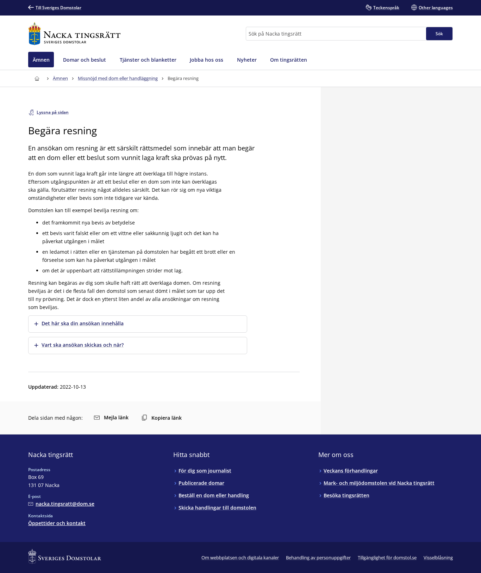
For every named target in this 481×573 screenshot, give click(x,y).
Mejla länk (116, 417)
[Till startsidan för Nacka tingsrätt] (74, 33)
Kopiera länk (166, 417)
